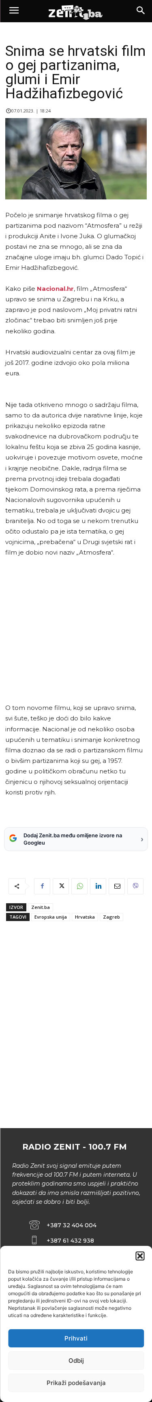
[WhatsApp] (79, 886)
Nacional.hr (55, 288)
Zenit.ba (40, 907)
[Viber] (135, 886)
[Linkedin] (98, 886)
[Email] (117, 886)
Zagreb (111, 917)
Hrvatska (85, 917)
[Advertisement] (74, 630)
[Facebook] (42, 886)
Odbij (76, 1360)
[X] (61, 886)
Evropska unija (50, 917)
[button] (140, 1256)
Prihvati (76, 1338)
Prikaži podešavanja (76, 1383)
